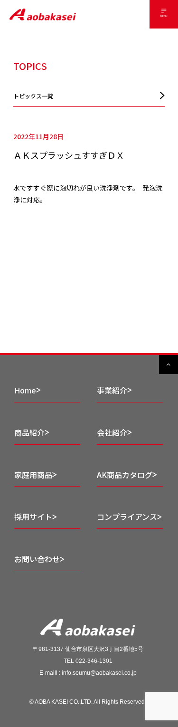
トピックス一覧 (33, 96)
